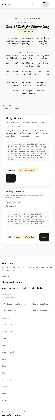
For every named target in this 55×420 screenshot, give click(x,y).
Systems (6, 387)
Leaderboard (8, 352)
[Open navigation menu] (35, 4)
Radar (4, 345)
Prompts (6, 366)
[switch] (46, 4)
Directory (7, 325)
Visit (10, 178)
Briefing (6, 380)
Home (17, 18)
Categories (7, 332)
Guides (5, 359)
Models (5, 338)
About (4, 394)
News (4, 373)
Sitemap (6, 401)
